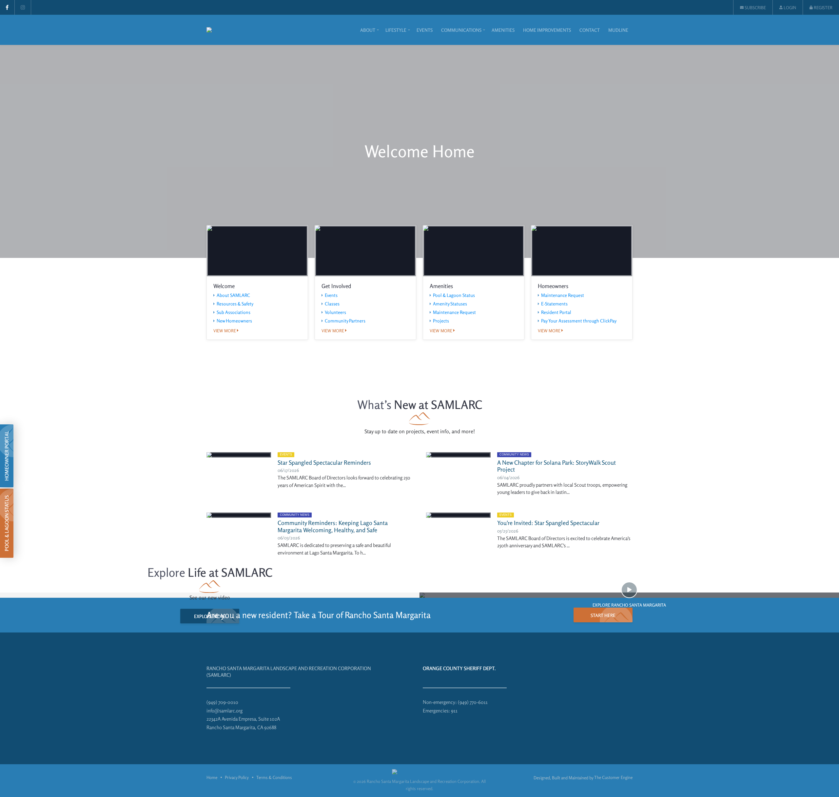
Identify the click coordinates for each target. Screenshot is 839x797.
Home (211, 777)
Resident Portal (556, 312)
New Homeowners (234, 321)
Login (789, 7)
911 (454, 711)
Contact (589, 30)
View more (225, 331)
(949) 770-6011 (473, 702)
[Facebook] (7, 7)
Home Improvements (547, 30)
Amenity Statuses (450, 303)
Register (822, 7)
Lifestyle (395, 30)
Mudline (618, 30)
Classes (332, 303)
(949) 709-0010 (222, 702)
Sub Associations (233, 312)
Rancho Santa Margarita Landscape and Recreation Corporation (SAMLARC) (288, 671)
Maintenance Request (454, 312)
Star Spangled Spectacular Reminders (324, 462)
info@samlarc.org (224, 711)
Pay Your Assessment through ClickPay (578, 321)
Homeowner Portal (7, 456)
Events (425, 30)
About (367, 30)
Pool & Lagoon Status (454, 295)
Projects (441, 321)
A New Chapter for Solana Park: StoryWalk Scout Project (556, 466)
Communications (461, 30)
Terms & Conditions (274, 777)
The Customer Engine (613, 777)
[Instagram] (23, 7)
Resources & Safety (235, 303)
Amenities (503, 30)
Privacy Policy (237, 777)
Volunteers (335, 312)
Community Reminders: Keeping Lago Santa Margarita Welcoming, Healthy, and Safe (333, 526)
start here (603, 615)
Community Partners (345, 321)
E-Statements (554, 303)
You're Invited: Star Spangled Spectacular (548, 522)
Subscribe (755, 7)
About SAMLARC (233, 295)
